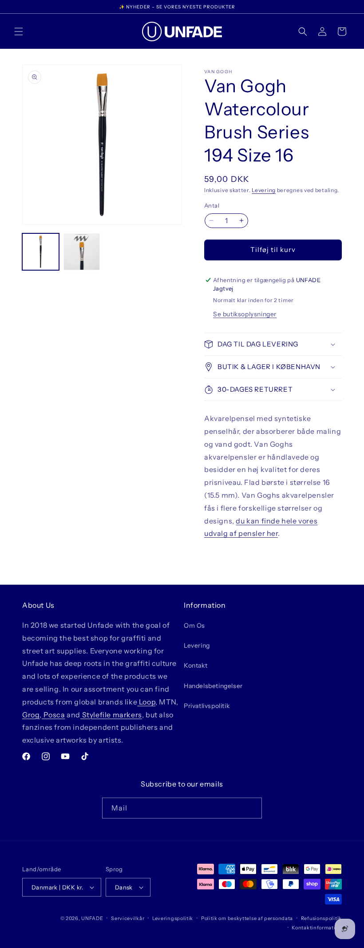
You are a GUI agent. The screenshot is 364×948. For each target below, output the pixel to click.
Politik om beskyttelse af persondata (247, 918)
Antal (211, 205)
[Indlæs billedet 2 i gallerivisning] (81, 251)
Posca (53, 714)
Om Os (194, 625)
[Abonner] (251, 808)
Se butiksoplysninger (245, 314)
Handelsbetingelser (213, 686)
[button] (18, 31)
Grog (31, 714)
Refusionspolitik (321, 918)
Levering (264, 190)
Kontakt (195, 665)
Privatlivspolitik (206, 706)
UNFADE (92, 918)
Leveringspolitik (172, 918)
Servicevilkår (127, 918)
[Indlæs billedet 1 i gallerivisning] (40, 251)
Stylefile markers (111, 714)
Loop (146, 701)
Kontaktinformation (317, 927)
